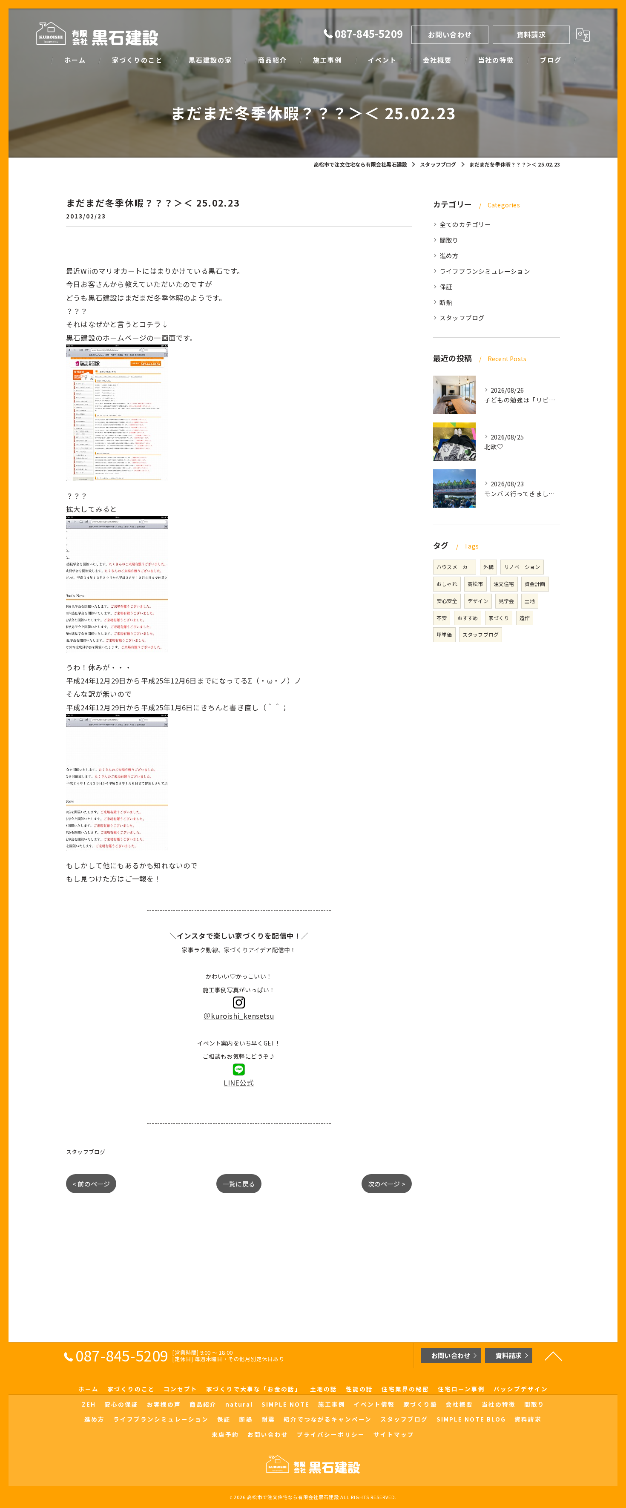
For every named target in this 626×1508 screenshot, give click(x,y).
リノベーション (522, 566)
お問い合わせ (450, 34)
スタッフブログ (85, 1152)
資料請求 (531, 34)
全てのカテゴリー (465, 224)
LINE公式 (239, 1082)
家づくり (498, 617)
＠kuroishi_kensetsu (239, 1016)
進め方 (449, 255)
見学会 (506, 600)
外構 (488, 566)
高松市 (475, 583)
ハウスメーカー (454, 566)
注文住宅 (504, 583)
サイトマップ (393, 1434)
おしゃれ (446, 583)
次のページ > (386, 1183)
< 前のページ (91, 1183)
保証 (445, 286)
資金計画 (535, 583)
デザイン (478, 600)
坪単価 (444, 634)
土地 (530, 600)
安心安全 (446, 600)
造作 (525, 617)
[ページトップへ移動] (553, 1355)
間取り (449, 240)
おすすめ (467, 617)
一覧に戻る (239, 1183)
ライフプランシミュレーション (484, 271)
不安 (441, 617)
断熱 (445, 302)
